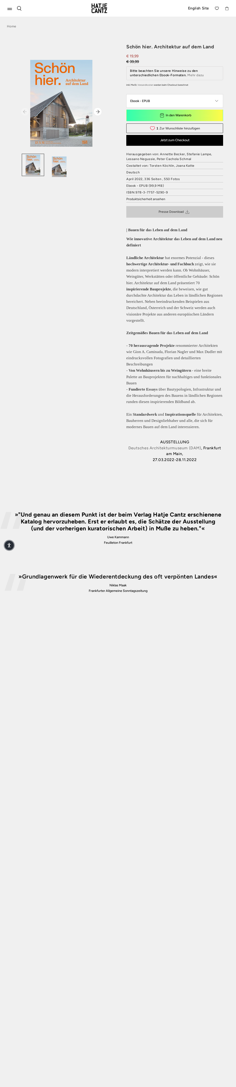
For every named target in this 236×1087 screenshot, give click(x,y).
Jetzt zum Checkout (174, 140)
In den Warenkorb (178, 115)
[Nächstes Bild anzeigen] (98, 112)
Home (11, 26)
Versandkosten (145, 84)
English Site (198, 8)
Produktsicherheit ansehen (145, 199)
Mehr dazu (195, 75)
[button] (9, 545)
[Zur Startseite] (104, 8)
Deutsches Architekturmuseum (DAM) (164, 448)
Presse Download (171, 212)
